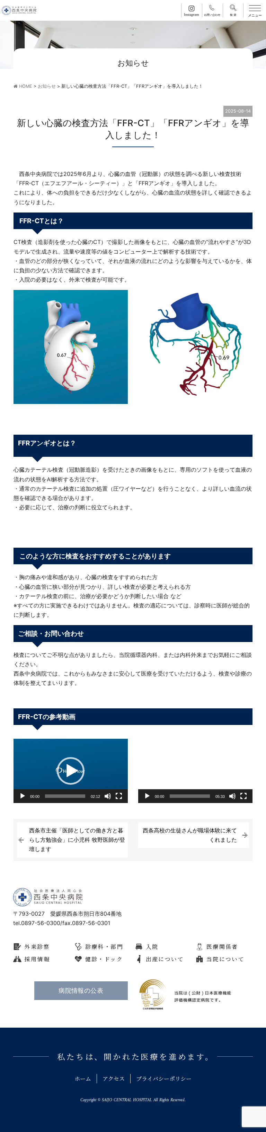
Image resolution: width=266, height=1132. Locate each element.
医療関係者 (222, 947)
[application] (71, 771)
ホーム (82, 1079)
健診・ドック (104, 959)
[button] (71, 771)
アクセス (114, 1079)
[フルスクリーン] (118, 796)
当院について (225, 959)
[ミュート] (107, 796)
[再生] (22, 796)
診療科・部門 (104, 947)
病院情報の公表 (81, 990)
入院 (152, 947)
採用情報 (37, 959)
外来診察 (37, 947)
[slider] (65, 796)
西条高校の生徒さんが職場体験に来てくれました (190, 835)
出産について (165, 959)
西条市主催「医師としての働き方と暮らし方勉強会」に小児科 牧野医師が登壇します (77, 839)
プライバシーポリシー (164, 1079)
